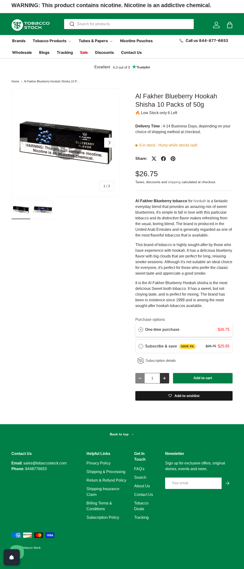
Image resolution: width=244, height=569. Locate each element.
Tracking (65, 52)
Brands (18, 40)
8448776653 (36, 469)
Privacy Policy (98, 463)
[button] (229, 25)
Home (15, 81)
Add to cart (202, 378)
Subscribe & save (169, 346)
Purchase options (150, 319)
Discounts (104, 52)
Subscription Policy (102, 517)
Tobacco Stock (31, 547)
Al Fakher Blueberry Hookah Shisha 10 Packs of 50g (52, 81)
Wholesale (22, 52)
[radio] (140, 330)
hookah (200, 201)
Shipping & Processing (105, 472)
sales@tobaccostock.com (44, 463)
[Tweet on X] (154, 158)
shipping (174, 182)
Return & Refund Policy (106, 480)
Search (140, 477)
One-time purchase (162, 329)
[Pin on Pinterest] (173, 158)
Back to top (120, 434)
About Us (142, 486)
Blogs (44, 52)
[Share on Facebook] (163, 158)
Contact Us (131, 52)
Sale (84, 52)
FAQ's (139, 469)
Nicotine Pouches (136, 40)
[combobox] (129, 24)
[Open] (12, 557)
